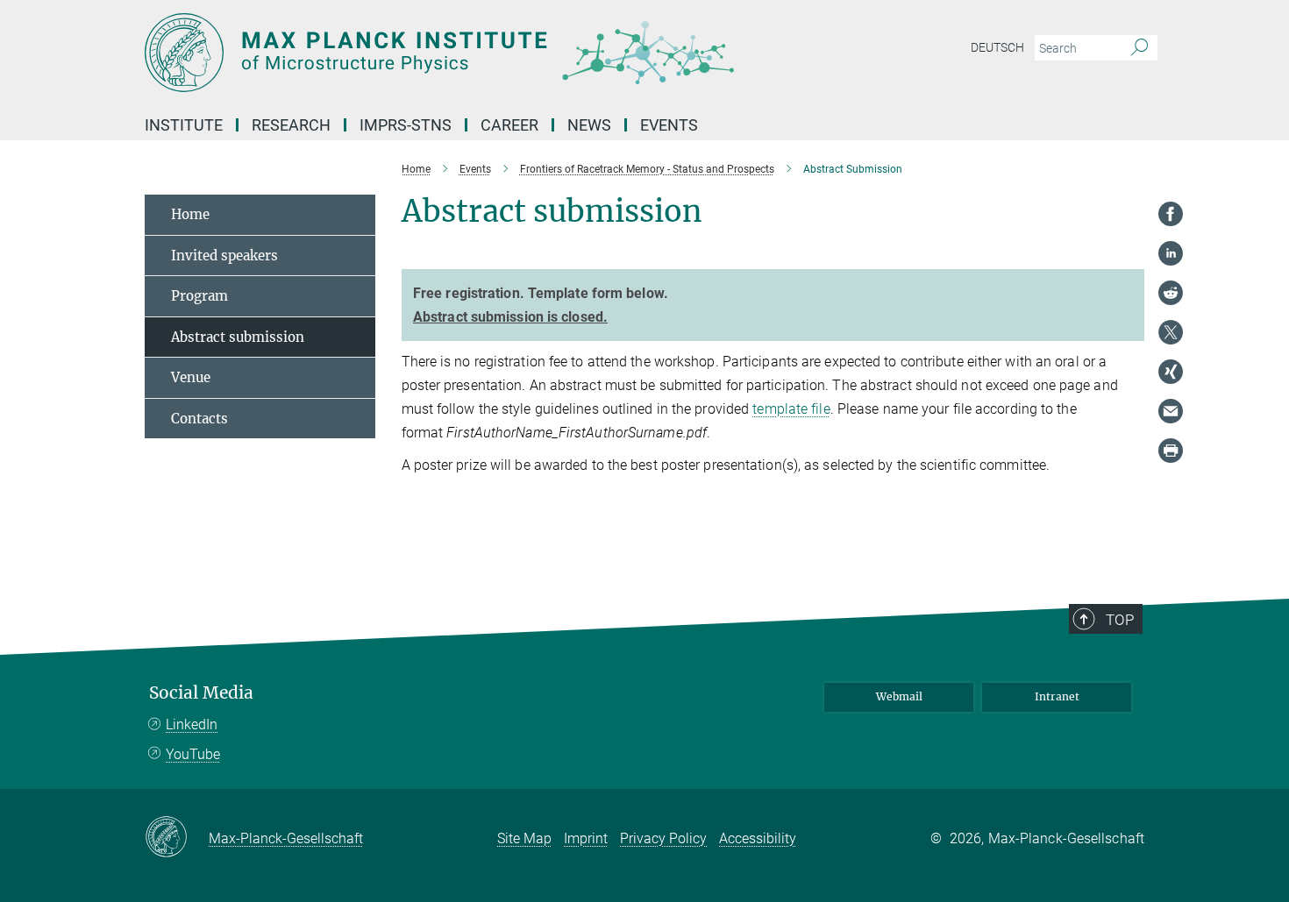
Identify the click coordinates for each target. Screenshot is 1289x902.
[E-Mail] (1170, 411)
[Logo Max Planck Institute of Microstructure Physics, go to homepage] (473, 52)
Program (199, 296)
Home (190, 214)
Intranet (1057, 696)
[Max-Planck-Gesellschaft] (177, 838)
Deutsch (997, 47)
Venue (190, 377)
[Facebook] (1170, 214)
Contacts (199, 418)
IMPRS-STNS (406, 124)
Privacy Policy (663, 838)
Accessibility (757, 838)
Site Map (524, 838)
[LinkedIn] (1170, 253)
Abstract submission (237, 337)
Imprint (586, 838)
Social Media (201, 693)
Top (1120, 620)
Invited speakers (224, 255)
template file (791, 409)
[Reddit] (1170, 293)
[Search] (1139, 48)
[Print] (1170, 450)
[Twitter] (1170, 332)
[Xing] (1170, 372)
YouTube (193, 754)
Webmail (899, 696)
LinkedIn (191, 724)
